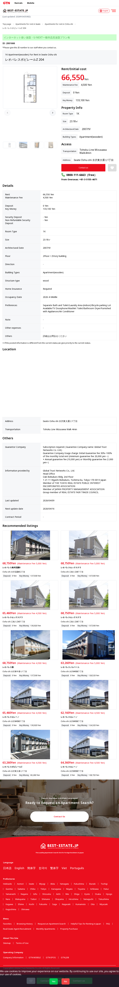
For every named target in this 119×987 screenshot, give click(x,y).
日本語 (7, 868)
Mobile (30, 3)
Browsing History (25, 924)
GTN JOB (65, 958)
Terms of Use (22, 943)
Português (77, 868)
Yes (53, 981)
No (65, 981)
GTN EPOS (51, 958)
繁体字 (54, 868)
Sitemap (7, 943)
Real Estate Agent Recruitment (17, 929)
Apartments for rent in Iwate (27, 24)
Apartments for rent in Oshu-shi (59, 24)
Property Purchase (69, 929)
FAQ (108, 924)
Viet (64, 868)
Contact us (83, 167)
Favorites (7, 924)
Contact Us (59, 816)
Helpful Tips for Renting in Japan (86, 924)
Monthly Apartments (45, 929)
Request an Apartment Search (52, 924)
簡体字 (31, 868)
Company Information (13, 958)
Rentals (18, 3)
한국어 (43, 868)
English (19, 868)
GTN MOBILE (35, 958)
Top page (6, 24)
